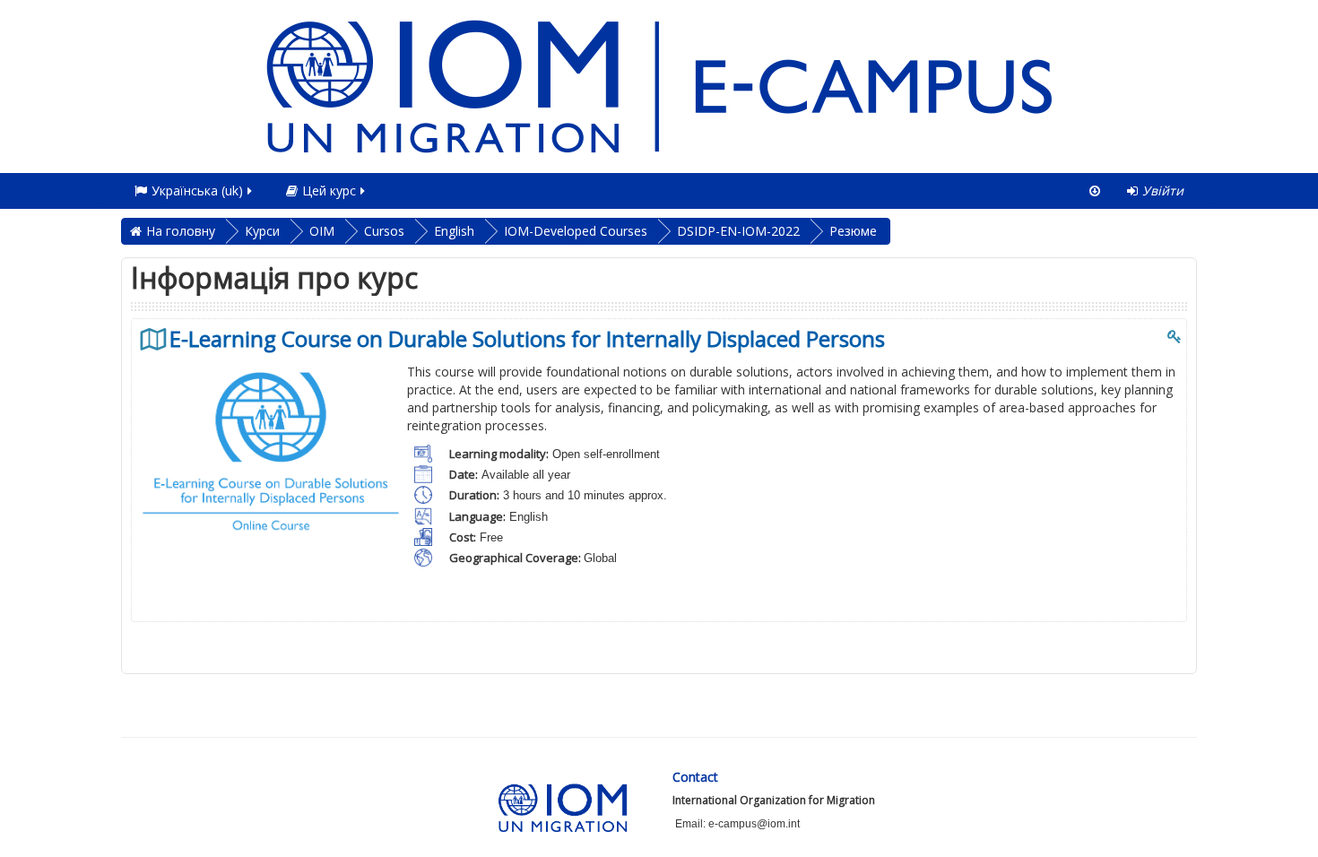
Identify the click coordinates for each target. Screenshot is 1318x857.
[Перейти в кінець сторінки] (1095, 191)
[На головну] (659, 84)
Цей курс (329, 190)
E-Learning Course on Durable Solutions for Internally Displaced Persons (527, 339)
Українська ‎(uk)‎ (197, 190)
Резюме (853, 230)
